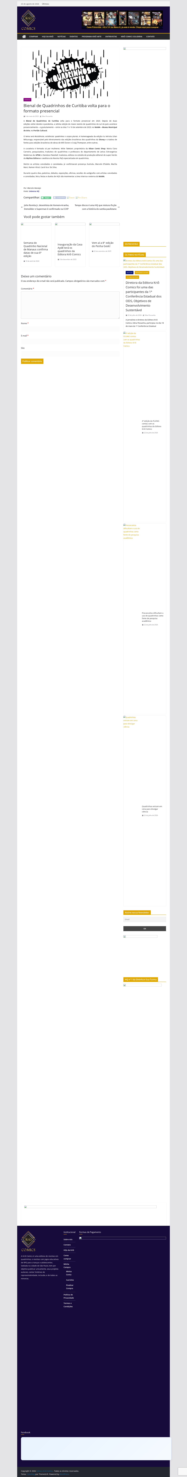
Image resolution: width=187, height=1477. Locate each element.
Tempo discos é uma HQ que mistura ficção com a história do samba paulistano (96, 207)
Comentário (27, 288)
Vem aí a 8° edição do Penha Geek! (102, 244)
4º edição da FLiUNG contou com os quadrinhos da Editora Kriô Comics (151, 425)
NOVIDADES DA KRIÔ (142, 272)
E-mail (24, 335)
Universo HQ (34, 191)
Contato (150, 36)
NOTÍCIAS (61, 36)
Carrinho (70, 1280)
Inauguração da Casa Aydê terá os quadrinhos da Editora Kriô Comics (70, 249)
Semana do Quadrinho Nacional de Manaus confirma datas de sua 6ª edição (36, 249)
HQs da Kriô (47, 36)
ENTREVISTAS (111, 36)
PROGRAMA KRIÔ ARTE (91, 36)
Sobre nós (68, 1239)
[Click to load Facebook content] (96, 1448)
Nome (25, 323)
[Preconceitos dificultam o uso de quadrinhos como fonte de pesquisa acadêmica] (131, 619)
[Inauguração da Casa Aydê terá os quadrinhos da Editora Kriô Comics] (70, 224)
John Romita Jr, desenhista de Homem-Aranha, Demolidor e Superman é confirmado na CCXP (46, 207)
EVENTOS (74, 36)
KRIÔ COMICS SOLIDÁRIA (131, 36)
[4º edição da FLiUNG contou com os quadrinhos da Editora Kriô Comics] (131, 427)
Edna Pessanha (47, 116)
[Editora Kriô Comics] (24, 37)
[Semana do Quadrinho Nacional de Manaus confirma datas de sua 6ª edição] (36, 224)
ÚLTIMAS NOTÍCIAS (132, 277)
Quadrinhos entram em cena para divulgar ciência (152, 809)
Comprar (33, 36)
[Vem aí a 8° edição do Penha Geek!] (104, 224)
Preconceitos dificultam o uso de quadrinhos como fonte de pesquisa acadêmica (152, 617)
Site (23, 348)
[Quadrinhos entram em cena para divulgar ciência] (131, 811)
